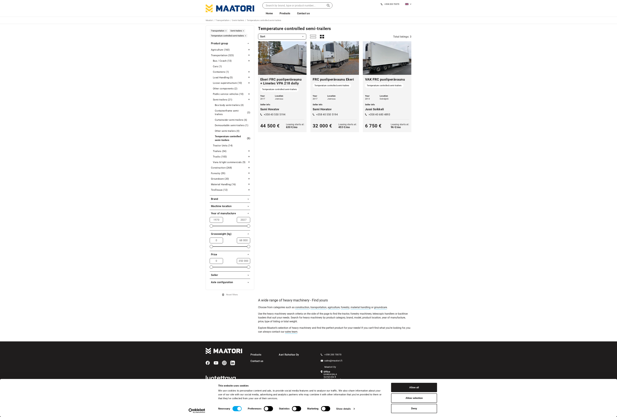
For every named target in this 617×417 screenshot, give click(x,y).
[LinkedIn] (232, 363)
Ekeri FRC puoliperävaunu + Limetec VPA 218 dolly (281, 81)
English (408, 4)
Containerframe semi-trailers (232, 112)
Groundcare (220, 178)
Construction (221, 167)
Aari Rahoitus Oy (289, 354)
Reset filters (232, 294)
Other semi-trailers (227, 131)
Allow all (414, 387)
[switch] (268, 408)
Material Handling (223, 184)
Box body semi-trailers (229, 105)
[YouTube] (216, 363)
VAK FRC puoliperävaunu (385, 79)
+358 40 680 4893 (379, 114)
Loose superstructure (227, 83)
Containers (221, 71)
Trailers (219, 151)
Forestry (218, 173)
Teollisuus (219, 189)
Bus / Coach (222, 60)
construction (302, 307)
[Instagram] (224, 363)
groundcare (380, 307)
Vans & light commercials (229, 162)
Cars (217, 66)
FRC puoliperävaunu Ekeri (333, 79)
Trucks (220, 156)
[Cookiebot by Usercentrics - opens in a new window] (197, 410)
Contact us (303, 13)
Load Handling (223, 77)
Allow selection (414, 398)
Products (285, 13)
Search (328, 5)
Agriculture (220, 49)
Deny (414, 408)
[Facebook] (208, 363)
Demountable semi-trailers (231, 125)
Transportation (222, 55)
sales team (291, 331)
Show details (343, 408)
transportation (318, 307)
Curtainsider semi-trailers (231, 119)
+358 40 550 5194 (274, 114)
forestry (345, 307)
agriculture (334, 307)
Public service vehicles (228, 94)
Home (269, 13)
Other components (225, 88)
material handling (361, 307)
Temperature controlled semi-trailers (232, 138)
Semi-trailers (222, 99)
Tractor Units (222, 145)
